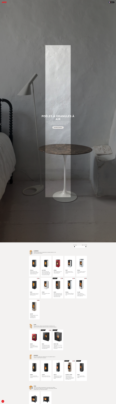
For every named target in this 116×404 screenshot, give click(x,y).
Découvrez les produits (58, 127)
